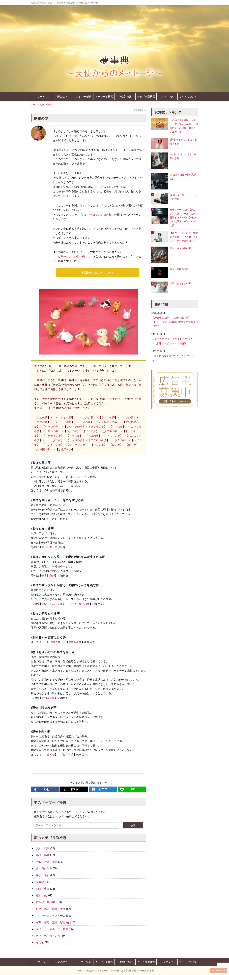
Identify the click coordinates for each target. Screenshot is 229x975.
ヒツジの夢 (75, 440)
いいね (45, 789)
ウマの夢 (42, 422)
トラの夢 (74, 435)
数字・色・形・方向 (48, 935)
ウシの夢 (128, 417)
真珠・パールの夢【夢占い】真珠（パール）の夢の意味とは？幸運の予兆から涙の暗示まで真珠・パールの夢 (184, 217)
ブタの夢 (120, 440)
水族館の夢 (65, 449)
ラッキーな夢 (83, 96)
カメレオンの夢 (108, 422)
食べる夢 (46, 547)
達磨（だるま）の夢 (180, 283)
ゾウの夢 (90, 431)
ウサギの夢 (108, 417)
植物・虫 (41, 895)
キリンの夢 (51, 426)
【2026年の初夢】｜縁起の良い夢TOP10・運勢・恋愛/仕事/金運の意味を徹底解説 (174, 322)
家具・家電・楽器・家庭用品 (53, 922)
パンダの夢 (54, 440)
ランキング (167, 96)
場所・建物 (42, 875)
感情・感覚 (42, 855)
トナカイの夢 (53, 435)
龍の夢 (116, 444)
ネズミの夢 (113, 435)
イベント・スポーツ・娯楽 (52, 929)
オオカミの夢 (64, 422)
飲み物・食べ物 (45, 902)
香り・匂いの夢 (80, 603)
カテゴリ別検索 (146, 96)
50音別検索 (125, 96)
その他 (40, 942)
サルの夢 (53, 431)
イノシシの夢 (64, 417)
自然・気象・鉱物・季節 (51, 908)
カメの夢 (85, 422)
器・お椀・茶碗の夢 (180, 248)
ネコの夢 (93, 435)
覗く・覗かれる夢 (179, 268)
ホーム (41, 96)
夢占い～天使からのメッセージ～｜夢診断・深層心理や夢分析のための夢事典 (116, 970)
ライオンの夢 (77, 444)
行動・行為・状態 (47, 861)
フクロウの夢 (99, 440)
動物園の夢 (43, 449)
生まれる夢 (48, 575)
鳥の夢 (132, 444)
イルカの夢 (86, 417)
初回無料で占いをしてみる (98, 272)
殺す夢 (51, 754)
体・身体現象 (44, 868)
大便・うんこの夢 (52, 603)
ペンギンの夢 (53, 444)
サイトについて (188, 96)
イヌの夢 (42, 417)
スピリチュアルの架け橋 (97, 214)
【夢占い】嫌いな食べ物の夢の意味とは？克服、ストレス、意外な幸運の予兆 (184, 237)
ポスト (74, 789)
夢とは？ (62, 96)
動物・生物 (45, 104)
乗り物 (40, 882)
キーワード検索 (104, 96)
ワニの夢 (98, 444)
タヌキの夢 (110, 431)
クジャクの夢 (74, 426)
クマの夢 (117, 426)
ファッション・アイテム (51, 915)
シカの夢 (71, 431)
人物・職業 (42, 848)
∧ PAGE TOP (219, 970)
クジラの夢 (97, 426)
